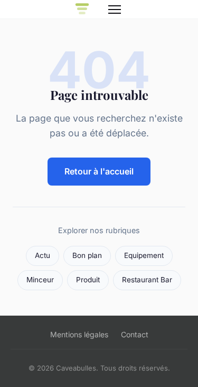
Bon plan (87, 255)
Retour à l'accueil (99, 171)
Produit (88, 279)
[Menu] (114, 9)
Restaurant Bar (147, 279)
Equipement (144, 255)
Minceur (40, 279)
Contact (134, 334)
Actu (42, 255)
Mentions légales (79, 334)
